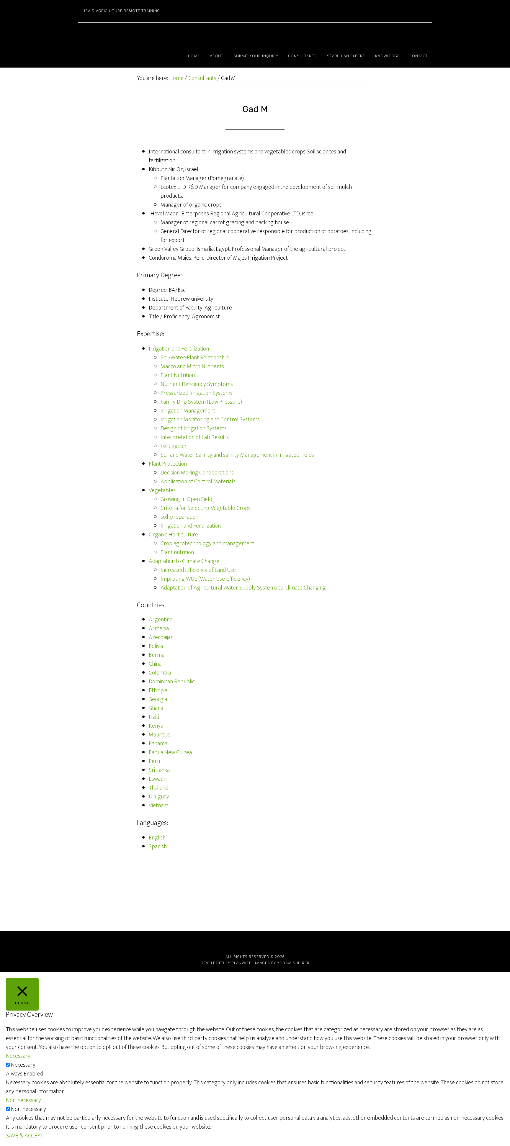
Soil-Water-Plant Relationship (195, 358)
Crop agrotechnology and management (207, 543)
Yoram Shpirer (293, 963)
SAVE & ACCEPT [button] (24, 1136)
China (155, 664)
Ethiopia (158, 690)
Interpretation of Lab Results (195, 437)
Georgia (158, 699)
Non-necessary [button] (23, 1100)
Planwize (241, 963)
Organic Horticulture (173, 535)
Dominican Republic (172, 682)
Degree (158, 290)
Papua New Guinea (170, 752)
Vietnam (158, 805)
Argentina (160, 620)
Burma (156, 655)
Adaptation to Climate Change (184, 561)
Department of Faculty (175, 308)
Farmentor (131, 34)
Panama (158, 744)
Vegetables (162, 490)
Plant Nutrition (178, 375)
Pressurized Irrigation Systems (197, 393)
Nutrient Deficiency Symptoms (197, 384)
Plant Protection (168, 464)
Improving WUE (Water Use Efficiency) (205, 579)
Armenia (159, 628)
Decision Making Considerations (197, 473)
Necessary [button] (18, 1056)
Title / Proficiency (169, 317)
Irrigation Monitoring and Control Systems (210, 420)
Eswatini (158, 779)
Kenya (156, 726)
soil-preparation (179, 517)
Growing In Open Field (186, 499)
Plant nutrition (177, 552)
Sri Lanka (159, 770)
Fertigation (173, 446)
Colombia (160, 673)
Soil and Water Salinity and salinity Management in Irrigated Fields (237, 455)
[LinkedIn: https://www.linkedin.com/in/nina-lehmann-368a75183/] (255, 942)
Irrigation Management (188, 411)
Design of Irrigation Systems (194, 428)
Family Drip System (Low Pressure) (201, 402)
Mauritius (160, 735)
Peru (154, 761)
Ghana (156, 708)
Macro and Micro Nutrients (192, 366)
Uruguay (159, 797)
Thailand (158, 788)
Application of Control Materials (198, 482)
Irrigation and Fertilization (179, 349)
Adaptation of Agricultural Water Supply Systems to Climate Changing (243, 588)
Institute (159, 299)
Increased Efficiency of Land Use (198, 570)
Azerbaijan (161, 637)
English (157, 838)
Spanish (158, 847)
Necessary (23, 1065)
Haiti (154, 717)
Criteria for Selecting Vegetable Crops (206, 508)
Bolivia (156, 646)
